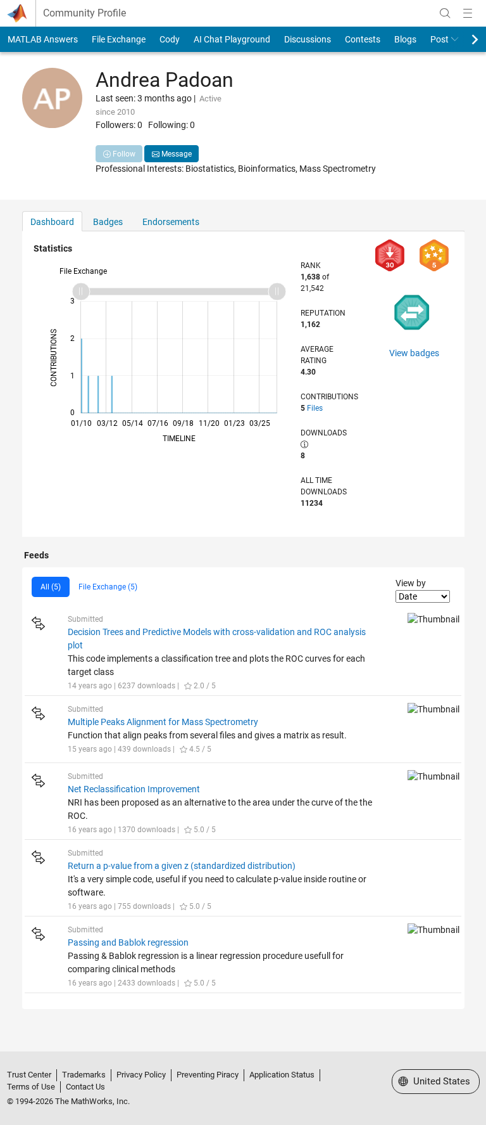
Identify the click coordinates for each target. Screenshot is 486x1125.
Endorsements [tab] (170, 222)
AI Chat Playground (232, 39)
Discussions (307, 39)
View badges (414, 353)
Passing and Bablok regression (128, 942)
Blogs (405, 39)
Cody (169, 39)
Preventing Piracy (208, 1074)
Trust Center (29, 1074)
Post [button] (439, 39)
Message (175, 154)
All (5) (50, 586)
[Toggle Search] (445, 13)
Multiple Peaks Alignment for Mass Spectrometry (163, 722)
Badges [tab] (108, 222)
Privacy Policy (141, 1074)
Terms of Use (31, 1086)
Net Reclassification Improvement (134, 789)
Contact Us (85, 1086)
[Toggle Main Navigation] (467, 13)
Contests (362, 39)
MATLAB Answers (43, 39)
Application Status (282, 1074)
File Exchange (119, 39)
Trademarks (84, 1074)
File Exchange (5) (107, 586)
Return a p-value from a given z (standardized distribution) (182, 866)
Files (315, 408)
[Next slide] (464, 39)
